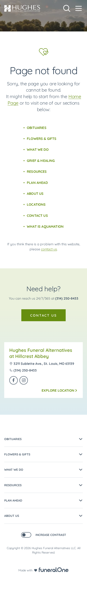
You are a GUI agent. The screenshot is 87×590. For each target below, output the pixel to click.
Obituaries (36, 128)
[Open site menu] (78, 8)
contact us (49, 249)
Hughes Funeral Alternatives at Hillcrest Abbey (40, 353)
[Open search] (67, 8)
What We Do (38, 149)
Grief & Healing (41, 161)
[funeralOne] (54, 569)
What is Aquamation (45, 226)
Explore (58, 390)
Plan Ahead (37, 183)
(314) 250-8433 (66, 298)
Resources (37, 171)
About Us (35, 193)
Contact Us (37, 215)
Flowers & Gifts (41, 138)
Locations (36, 204)
